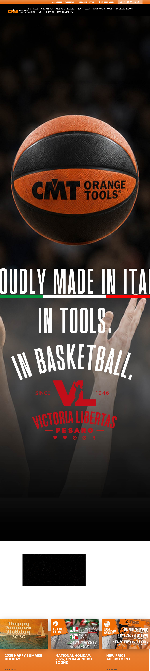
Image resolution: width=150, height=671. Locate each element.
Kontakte (49, 12)
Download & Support (103, 9)
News (79, 9)
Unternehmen (47, 9)
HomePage (33, 9)
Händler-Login (107, 2)
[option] (75, 279)
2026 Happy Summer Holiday (23, 657)
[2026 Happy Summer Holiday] (24, 633)
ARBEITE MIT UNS (35, 12)
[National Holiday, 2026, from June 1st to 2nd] (75, 633)
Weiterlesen (10, 669)
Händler (71, 9)
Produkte (60, 9)
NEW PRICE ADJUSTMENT (118, 657)
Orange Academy (64, 12)
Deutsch (92, 2)
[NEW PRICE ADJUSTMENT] (126, 633)
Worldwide (70, 2)
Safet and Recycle (124, 9)
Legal (87, 9)
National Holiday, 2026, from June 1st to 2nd (73, 659)
